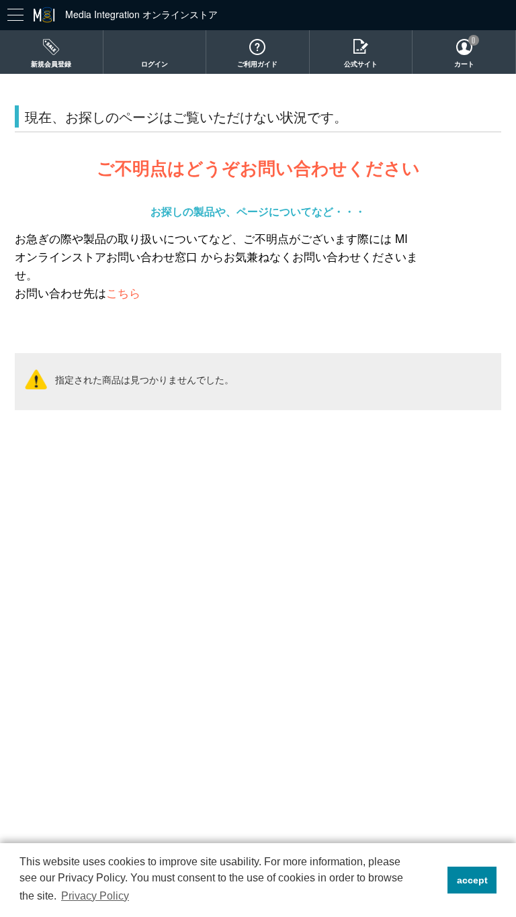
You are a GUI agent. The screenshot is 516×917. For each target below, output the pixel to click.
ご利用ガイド (257, 63)
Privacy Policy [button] (95, 896)
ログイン (154, 63)
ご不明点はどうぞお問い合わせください (258, 167)
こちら (123, 293)
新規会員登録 (51, 63)
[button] (434, 880)
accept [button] (472, 880)
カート (464, 63)
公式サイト (361, 63)
